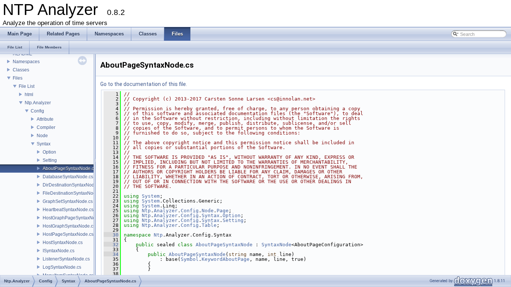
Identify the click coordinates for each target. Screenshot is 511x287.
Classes (21, 69)
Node (42, 135)
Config (37, 111)
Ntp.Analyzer (38, 102)
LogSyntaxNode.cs (62, 267)
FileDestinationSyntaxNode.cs (73, 193)
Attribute (45, 119)
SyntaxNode (276, 244)
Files (17, 78)
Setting (50, 160)
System (151, 196)
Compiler (46, 127)
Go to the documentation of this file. (143, 84)
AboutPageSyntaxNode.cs (69, 168)
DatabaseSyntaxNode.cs (68, 176)
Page (223, 210)
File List (26, 86)
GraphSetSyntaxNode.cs (68, 201)
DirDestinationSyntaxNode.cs (72, 185)
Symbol (190, 259)
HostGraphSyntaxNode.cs (69, 226)
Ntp (146, 210)
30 (111, 235)
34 (111, 254)
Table (209, 225)
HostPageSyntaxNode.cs (68, 234)
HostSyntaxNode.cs (63, 242)
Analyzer (166, 210)
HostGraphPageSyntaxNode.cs (74, 217)
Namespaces (26, 61)
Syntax (44, 143)
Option (49, 152)
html (29, 94)
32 (111, 244)
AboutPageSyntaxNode (224, 244)
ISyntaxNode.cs (58, 250)
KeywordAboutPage (226, 259)
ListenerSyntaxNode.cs (66, 259)
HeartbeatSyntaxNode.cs (68, 209)
